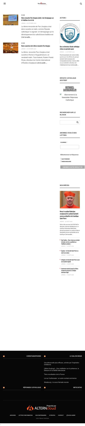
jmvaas (23, 23)
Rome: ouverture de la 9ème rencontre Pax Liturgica (35, 46)
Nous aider (71, 415)
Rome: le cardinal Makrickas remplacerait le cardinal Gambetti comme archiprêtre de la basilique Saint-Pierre (69, 215)
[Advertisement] (70, 314)
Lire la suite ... (26, 37)
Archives (13, 415)
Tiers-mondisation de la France (54, 374)
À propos (52, 415)
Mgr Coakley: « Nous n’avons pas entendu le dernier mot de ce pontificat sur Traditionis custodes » (70, 242)
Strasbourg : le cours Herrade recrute (56, 382)
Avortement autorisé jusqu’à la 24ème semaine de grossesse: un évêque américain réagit (69, 270)
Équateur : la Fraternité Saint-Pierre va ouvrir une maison (69, 252)
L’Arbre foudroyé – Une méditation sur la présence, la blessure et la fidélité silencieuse (61, 369)
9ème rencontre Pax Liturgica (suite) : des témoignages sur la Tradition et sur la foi (37, 19)
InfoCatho (77, 387)
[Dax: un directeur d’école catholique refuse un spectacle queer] (70, 33)
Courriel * (63, 142)
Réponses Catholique (32, 387)
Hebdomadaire (66, 161)
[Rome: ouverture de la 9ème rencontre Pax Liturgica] (10, 48)
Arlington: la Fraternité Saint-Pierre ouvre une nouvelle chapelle (70, 261)
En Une (23, 15)
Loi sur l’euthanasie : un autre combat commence (60, 378)
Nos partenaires (40, 415)
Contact (61, 415)
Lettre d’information (26, 415)
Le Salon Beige (76, 356)
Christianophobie (33, 356)
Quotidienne (66, 159)
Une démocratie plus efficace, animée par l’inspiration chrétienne (61, 363)
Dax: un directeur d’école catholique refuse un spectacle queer (69, 47)
